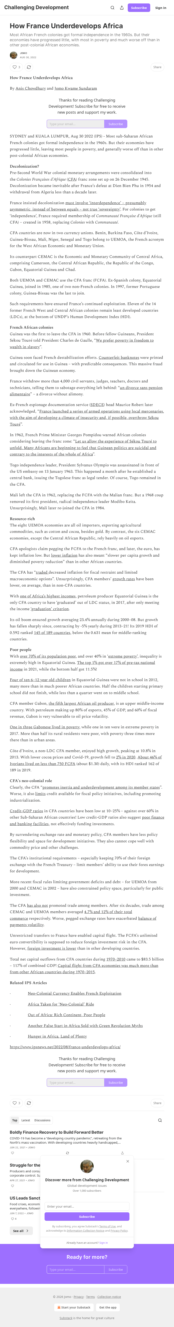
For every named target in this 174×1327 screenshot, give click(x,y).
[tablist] (31, 1120)
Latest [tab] (25, 1120)
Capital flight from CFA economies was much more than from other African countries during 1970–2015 (84, 969)
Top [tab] (14, 1120)
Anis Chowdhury (30, 88)
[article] (87, 1142)
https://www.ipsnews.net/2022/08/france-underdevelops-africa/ (65, 1047)
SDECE (97, 405)
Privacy (79, 1297)
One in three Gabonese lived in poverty (44, 727)
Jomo (23, 53)
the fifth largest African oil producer (81, 703)
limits (40, 794)
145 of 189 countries (52, 633)
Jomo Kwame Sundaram (76, 88)
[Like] (12, 1153)
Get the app (107, 1307)
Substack (66, 1318)
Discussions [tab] (42, 1120)
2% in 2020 (125, 757)
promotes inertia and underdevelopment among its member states (101, 787)
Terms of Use (107, 1226)
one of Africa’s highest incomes (48, 596)
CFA (72, 179)
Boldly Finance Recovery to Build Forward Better (57, 1132)
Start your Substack (75, 1307)
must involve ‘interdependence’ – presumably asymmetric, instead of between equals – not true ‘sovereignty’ (78, 206)
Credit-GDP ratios (26, 811)
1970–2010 (115, 959)
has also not (37, 906)
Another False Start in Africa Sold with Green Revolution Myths (85, 1026)
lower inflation (64, 555)
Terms (90, 1297)
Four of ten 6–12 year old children (40, 680)
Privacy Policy (119, 1230)
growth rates (123, 579)
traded (42, 572)
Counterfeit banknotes (119, 358)
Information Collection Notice (85, 1230)
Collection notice (109, 1297)
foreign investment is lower (51, 948)
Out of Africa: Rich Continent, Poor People (66, 1015)
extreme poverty (122, 656)
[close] (127, 1161)
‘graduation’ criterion (50, 609)
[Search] (112, 7)
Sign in (160, 8)
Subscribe (139, 8)
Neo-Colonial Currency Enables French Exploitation (74, 993)
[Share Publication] (122, 7)
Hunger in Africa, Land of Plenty (57, 1036)
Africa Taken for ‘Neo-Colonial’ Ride (61, 1004)
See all (18, 1231)
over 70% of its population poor (48, 656)
